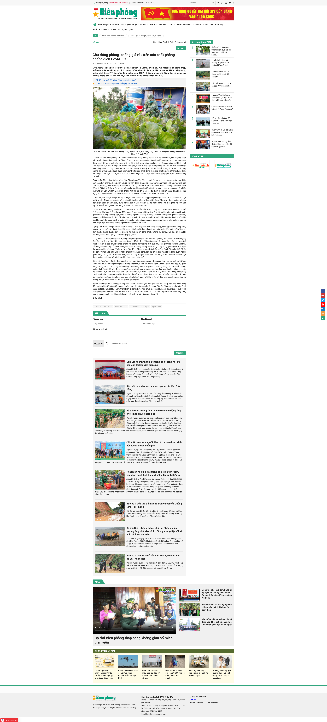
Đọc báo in (197, 156)
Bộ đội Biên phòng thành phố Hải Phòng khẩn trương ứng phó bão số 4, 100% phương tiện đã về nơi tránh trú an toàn (154, 531)
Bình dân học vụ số (178, 42)
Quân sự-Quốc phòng (136, 25)
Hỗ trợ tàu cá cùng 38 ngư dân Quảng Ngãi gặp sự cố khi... (222, 120)
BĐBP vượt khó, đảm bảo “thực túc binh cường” (116, 80)
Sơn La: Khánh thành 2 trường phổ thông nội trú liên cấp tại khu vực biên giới (153, 363)
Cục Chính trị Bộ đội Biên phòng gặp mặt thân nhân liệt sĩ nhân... (222, 132)
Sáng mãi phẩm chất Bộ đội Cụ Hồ (118, 30)
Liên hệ (193, 700)
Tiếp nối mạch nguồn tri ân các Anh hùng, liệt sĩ (221, 84)
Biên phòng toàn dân (156, 25)
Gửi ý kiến (180, 353)
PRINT (182, 48)
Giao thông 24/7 (160, 42)
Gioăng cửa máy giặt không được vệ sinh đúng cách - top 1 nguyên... (222, 674)
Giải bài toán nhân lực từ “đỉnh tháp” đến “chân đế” (222, 107)
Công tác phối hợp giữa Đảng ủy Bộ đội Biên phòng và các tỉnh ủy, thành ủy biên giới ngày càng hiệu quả (217, 594)
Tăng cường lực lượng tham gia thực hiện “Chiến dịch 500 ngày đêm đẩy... (222, 97)
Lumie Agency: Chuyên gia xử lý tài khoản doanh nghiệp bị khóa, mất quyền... (104, 674)
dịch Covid (156, 307)
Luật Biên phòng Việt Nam (113, 36)
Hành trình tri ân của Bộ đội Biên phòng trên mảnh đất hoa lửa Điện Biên (217, 607)
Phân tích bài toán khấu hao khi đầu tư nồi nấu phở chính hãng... (151, 674)
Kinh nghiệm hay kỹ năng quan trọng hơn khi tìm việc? (198, 673)
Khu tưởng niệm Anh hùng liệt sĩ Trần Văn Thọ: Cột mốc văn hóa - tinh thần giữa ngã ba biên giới (217, 622)
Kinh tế (179, 25)
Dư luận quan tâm (201, 42)
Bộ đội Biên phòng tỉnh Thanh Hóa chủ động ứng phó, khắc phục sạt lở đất (153, 412)
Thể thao (209, 25)
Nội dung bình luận (100, 329)
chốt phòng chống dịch (139, 307)
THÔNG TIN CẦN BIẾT (105, 651)
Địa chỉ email (146, 319)
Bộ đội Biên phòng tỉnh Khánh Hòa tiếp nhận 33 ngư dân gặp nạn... (222, 144)
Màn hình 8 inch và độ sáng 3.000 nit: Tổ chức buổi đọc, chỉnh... (175, 674)
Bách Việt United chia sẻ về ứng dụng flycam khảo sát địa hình (128, 674)
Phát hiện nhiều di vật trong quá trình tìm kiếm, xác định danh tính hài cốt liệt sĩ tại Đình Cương (153, 473)
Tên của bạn (98, 319)
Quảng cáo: (199, 697)
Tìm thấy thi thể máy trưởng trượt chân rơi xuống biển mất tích (220, 62)
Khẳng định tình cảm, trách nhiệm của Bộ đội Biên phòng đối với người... (221, 51)
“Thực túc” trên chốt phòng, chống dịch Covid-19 (116, 83)
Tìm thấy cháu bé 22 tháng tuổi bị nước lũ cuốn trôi (220, 74)
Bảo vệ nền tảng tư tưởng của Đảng (146, 36)
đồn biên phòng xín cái (103, 307)
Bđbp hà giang (121, 307)
